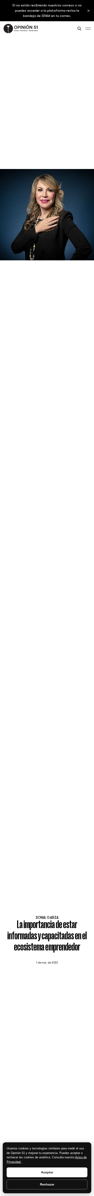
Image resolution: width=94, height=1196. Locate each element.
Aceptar (47, 1172)
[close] (88, 10)
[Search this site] (79, 28)
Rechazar (47, 1184)
